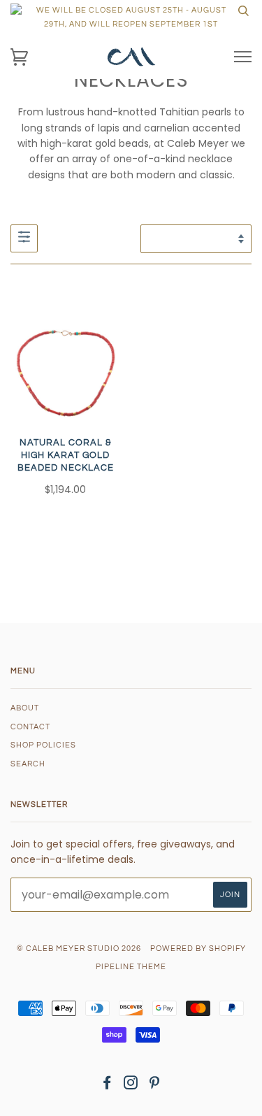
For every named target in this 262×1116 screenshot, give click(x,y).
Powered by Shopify (198, 948)
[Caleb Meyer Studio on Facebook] (107, 1085)
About (24, 708)
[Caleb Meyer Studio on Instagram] (131, 1085)
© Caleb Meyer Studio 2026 (79, 948)
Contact (30, 727)
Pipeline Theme (131, 967)
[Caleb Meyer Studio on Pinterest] (154, 1085)
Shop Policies (43, 745)
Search (27, 764)
